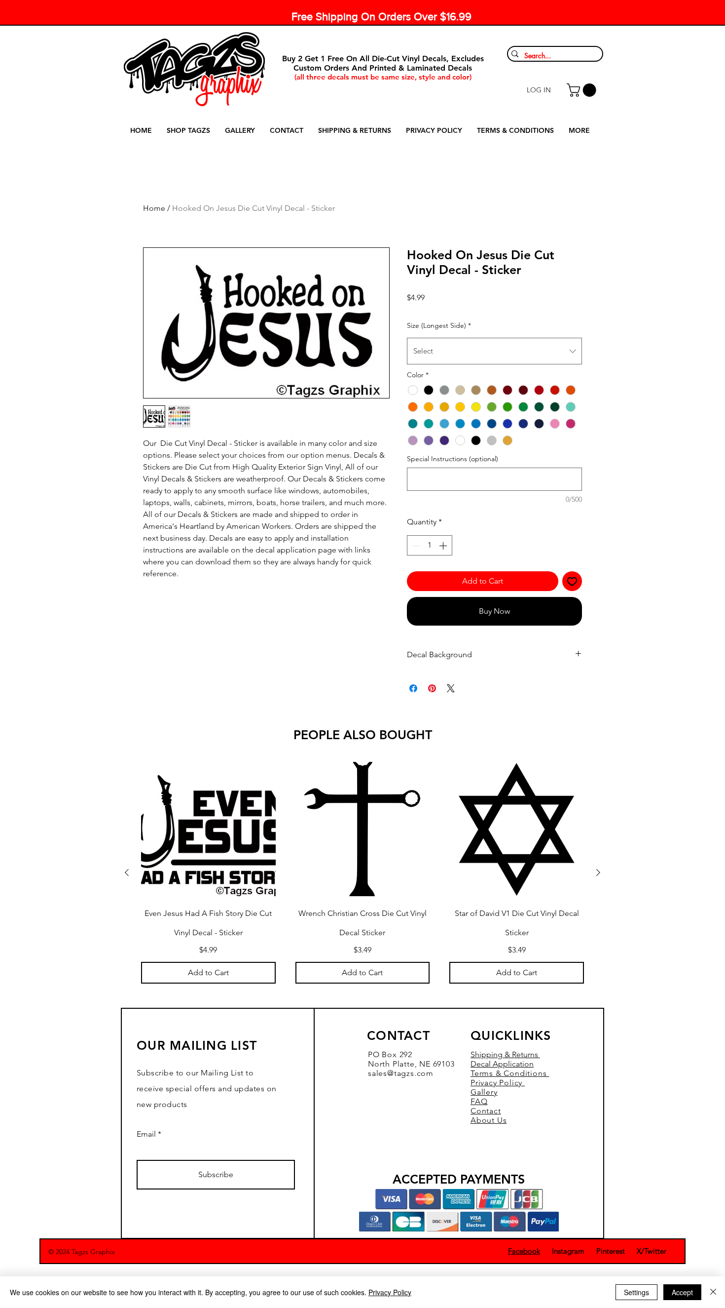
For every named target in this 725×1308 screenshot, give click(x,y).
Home (154, 208)
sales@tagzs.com (401, 1073)
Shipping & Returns (505, 1054)
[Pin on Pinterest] (432, 688)
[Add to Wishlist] (572, 581)
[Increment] (444, 545)
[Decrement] (415, 545)
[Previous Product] (127, 872)
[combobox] (494, 351)
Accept (682, 1292)
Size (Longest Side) (439, 325)
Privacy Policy (389, 1292)
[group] (362, 872)
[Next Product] (598, 872)
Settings (636, 1292)
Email (146, 1134)
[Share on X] (451, 688)
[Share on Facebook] (413, 688)
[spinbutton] (429, 545)
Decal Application (502, 1064)
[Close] (713, 1292)
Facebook (524, 1251)
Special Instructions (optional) (452, 458)
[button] (583, 90)
